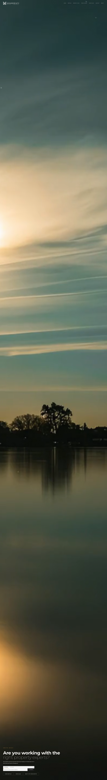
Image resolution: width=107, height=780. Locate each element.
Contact (97, 3)
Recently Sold (76, 3)
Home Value (91, 3)
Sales (65, 3)
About (102, 3)
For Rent (12, 767)
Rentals (69, 3)
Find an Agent (84, 3)
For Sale (6, 767)
